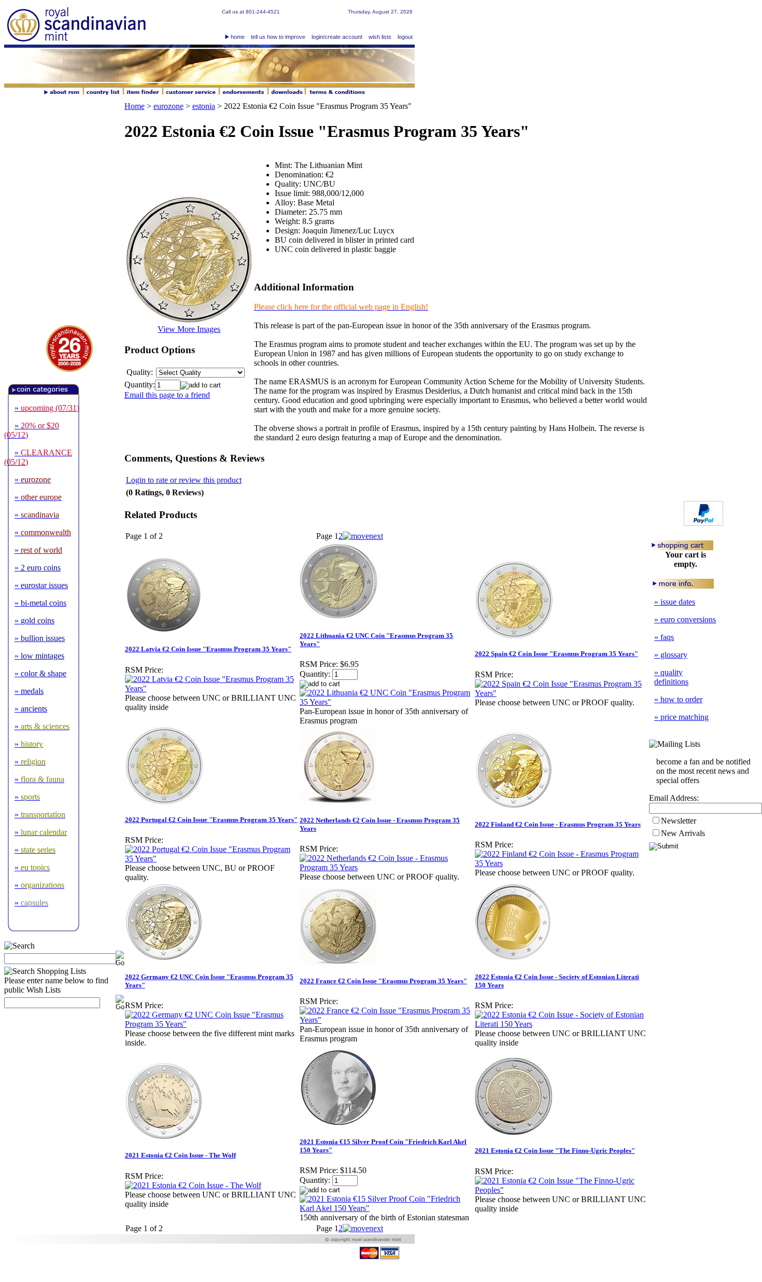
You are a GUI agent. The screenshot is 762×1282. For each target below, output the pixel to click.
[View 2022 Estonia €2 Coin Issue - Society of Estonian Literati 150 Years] (562, 1024)
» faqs (664, 637)
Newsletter (678, 820)
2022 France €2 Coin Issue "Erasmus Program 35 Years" (383, 981)
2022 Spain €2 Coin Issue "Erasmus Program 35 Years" (556, 654)
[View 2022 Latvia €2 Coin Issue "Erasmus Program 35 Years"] (212, 688)
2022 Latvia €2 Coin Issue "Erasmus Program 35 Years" (208, 649)
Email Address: (674, 797)
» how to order (678, 699)
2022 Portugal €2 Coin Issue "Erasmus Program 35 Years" (211, 820)
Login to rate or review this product (184, 480)
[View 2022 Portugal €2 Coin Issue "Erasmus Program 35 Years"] (212, 858)
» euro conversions (685, 619)
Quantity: (139, 384)
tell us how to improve (278, 37)
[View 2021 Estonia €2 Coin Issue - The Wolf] (193, 1185)
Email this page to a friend (167, 395)
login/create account (337, 37)
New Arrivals (683, 833)
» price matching (681, 717)
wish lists (380, 37)
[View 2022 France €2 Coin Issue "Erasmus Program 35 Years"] (386, 1019)
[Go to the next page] (363, 536)
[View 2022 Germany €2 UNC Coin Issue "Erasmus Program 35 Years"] (212, 1024)
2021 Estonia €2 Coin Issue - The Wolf (180, 1155)
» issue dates (674, 601)
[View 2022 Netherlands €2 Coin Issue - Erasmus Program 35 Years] (386, 867)
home (238, 37)
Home (134, 106)
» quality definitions (671, 677)
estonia (203, 106)
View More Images (189, 329)
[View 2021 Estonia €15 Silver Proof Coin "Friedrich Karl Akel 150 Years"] (386, 1208)
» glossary (670, 654)
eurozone (168, 106)
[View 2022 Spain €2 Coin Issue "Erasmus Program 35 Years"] (562, 693)
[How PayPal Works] (703, 523)
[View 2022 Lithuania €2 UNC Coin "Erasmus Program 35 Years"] (386, 702)
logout (405, 37)
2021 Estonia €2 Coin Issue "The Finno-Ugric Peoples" (555, 1150)
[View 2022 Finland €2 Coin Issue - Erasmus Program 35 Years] (562, 863)
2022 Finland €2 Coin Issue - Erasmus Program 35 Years (558, 824)
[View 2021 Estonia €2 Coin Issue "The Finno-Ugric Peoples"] (562, 1190)
